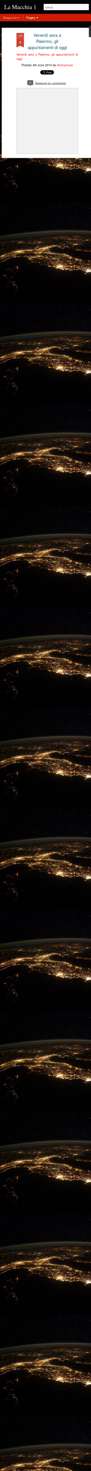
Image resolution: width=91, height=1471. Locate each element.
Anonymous (65, 65)
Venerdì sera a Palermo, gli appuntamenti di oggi (47, 41)
